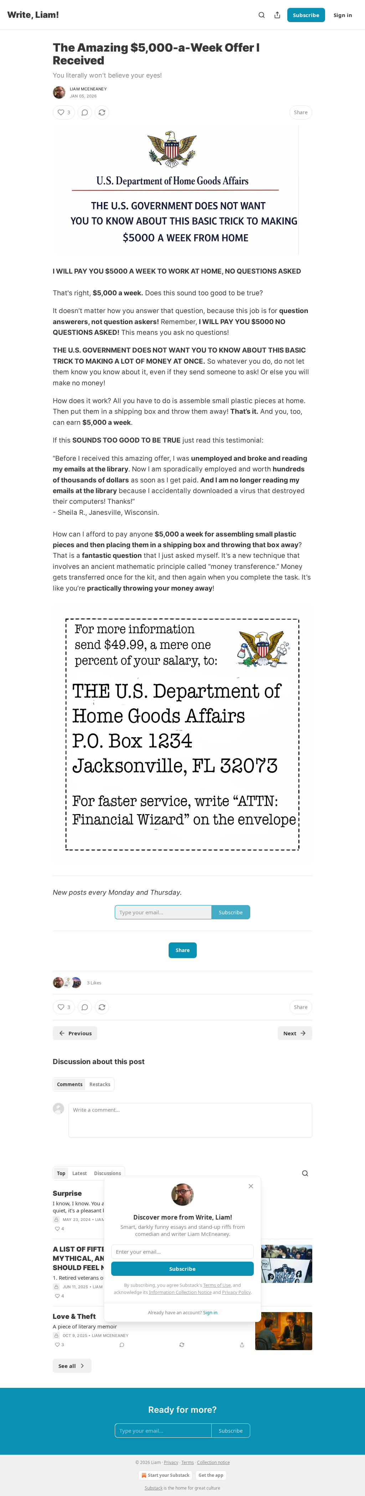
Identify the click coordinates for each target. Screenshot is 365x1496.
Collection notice (213, 1462)
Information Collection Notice (180, 1292)
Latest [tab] (79, 1173)
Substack (154, 1488)
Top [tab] (61, 1173)
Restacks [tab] (99, 1084)
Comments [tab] (69, 1084)
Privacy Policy (236, 1292)
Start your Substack (168, 1475)
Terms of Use (217, 1285)
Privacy (171, 1462)
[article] (182, 1331)
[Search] (262, 15)
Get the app (211, 1475)
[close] (251, 1186)
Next (290, 1033)
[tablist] (83, 1084)
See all (67, 1365)
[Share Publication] (277, 15)
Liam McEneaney (88, 88)
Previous (80, 1033)
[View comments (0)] (85, 112)
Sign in (343, 14)
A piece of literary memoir (85, 1326)
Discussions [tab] (107, 1173)
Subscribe (306, 14)
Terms (187, 1462)
